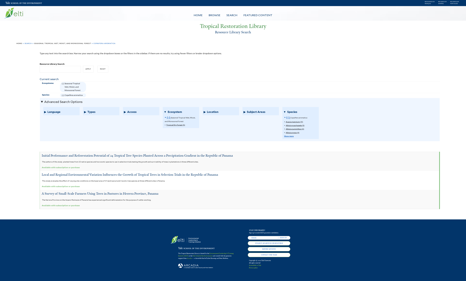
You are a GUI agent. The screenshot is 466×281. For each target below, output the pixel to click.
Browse (214, 15)
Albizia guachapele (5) (295, 125)
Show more (289, 136)
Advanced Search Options (63, 102)
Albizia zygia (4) (292, 133)
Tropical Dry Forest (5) (175, 125)
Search (231, 15)
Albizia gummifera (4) (295, 129)
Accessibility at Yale (255, 265)
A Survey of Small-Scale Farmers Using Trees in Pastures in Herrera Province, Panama (100, 193)
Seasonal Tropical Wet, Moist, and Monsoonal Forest (62, 43)
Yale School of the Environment (11, 3)
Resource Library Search (52, 64)
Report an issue (269, 249)
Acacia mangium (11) (294, 122)
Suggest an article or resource (269, 243)
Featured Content (257, 15)
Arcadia (189, 258)
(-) (63, 87)
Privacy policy (253, 268)
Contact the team (269, 255)
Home (198, 15)
